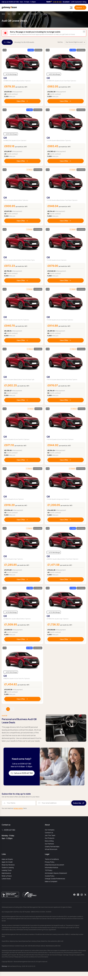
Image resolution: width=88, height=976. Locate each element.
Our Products (49, 838)
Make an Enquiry (7, 859)
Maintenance (6, 873)
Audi (14, 14)
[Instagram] (82, 895)
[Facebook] (74, 895)
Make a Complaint (51, 881)
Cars (9, 14)
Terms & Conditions (52, 859)
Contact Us (49, 833)
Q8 (19, 14)
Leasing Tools (7, 870)
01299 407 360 (9, 830)
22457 (24, 14)
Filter (9, 42)
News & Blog (49, 841)
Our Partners (49, 844)
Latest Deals (6, 879)
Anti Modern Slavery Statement (56, 873)
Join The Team (50, 835)
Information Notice (51, 868)
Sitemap (4, 966)
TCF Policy (48, 870)
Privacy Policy (49, 862)
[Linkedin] (78, 895)
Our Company (49, 830)
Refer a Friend (6, 876)
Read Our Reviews (8, 865)
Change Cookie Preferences (55, 879)
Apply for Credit (7, 862)
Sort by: (60, 42)
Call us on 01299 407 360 (10, 2)
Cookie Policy (49, 876)
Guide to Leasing (8, 868)
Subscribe (77, 803)
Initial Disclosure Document (54, 865)
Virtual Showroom (51, 849)
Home (3, 14)
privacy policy (18, 808)
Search (79, 7)
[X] (85, 895)
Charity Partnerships (52, 847)
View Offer (21, 101)
